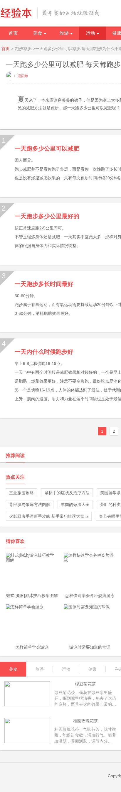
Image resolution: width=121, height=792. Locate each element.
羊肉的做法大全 (75, 504)
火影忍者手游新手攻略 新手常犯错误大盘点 (48, 516)
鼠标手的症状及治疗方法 (67, 492)
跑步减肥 (23, 48)
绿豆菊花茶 (85, 684)
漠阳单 (23, 76)
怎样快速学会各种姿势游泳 (90, 595)
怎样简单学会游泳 (32, 647)
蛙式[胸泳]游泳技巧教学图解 (32, 595)
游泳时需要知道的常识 (89, 647)
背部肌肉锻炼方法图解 (29, 504)
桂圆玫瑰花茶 (85, 720)
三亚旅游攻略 (21, 492)
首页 (13, 33)
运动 (90, 33)
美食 (37, 33)
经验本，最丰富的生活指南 (50, 13)
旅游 (64, 33)
